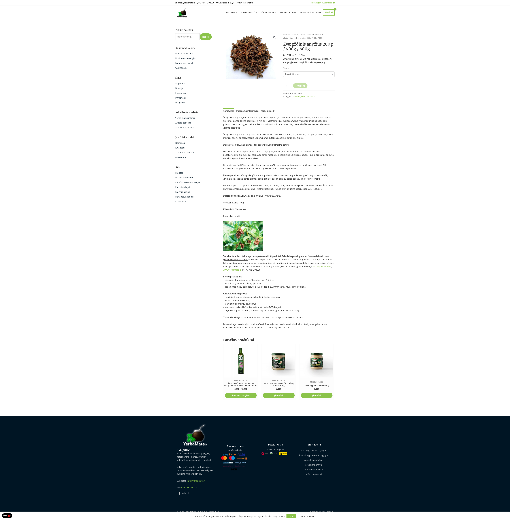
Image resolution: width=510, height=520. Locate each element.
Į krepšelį (300, 85)
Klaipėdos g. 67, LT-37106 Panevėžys (235, 2)
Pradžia (286, 34)
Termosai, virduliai (184, 152)
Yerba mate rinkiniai (185, 117)
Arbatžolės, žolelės (184, 127)
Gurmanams (181, 67)
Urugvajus (180, 102)
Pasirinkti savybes (241, 395)
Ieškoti (205, 36)
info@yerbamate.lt (186, 2)
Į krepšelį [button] (278, 395)
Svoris (286, 68)
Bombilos (180, 142)
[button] (274, 37)
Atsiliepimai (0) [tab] (268, 110)
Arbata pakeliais (183, 122)
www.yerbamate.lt (232, 269)
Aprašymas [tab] (228, 110)
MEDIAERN (327, 511)
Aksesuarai (180, 157)
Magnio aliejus (182, 191)
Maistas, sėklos (298, 34)
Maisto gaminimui (184, 177)
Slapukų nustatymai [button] (306, 516)
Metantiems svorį (184, 63)
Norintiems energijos (186, 58)
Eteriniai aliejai (182, 187)
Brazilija (179, 88)
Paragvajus (180, 97)
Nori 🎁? (7, 515)
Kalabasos (180, 147)
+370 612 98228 (206, 2)
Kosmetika (180, 201)
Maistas (179, 172)
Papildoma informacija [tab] (247, 110)
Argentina (180, 83)
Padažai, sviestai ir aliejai (187, 182)
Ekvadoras (180, 93)
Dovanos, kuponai (184, 196)
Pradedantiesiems (184, 53)
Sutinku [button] (291, 516)
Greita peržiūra (240, 374)
